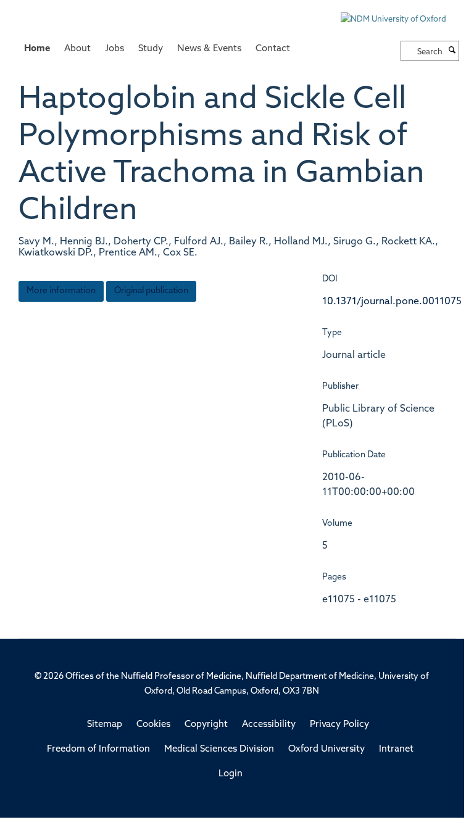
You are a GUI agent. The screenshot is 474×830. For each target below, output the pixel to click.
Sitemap (104, 724)
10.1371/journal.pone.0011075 (392, 302)
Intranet (396, 749)
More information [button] (61, 291)
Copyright (206, 724)
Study (150, 49)
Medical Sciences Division (219, 749)
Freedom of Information (98, 749)
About (77, 49)
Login (230, 774)
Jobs (114, 49)
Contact (273, 49)
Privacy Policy (339, 724)
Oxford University (326, 749)
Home (37, 49)
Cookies (153, 724)
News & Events (209, 49)
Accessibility (269, 724)
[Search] (452, 51)
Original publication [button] (151, 291)
